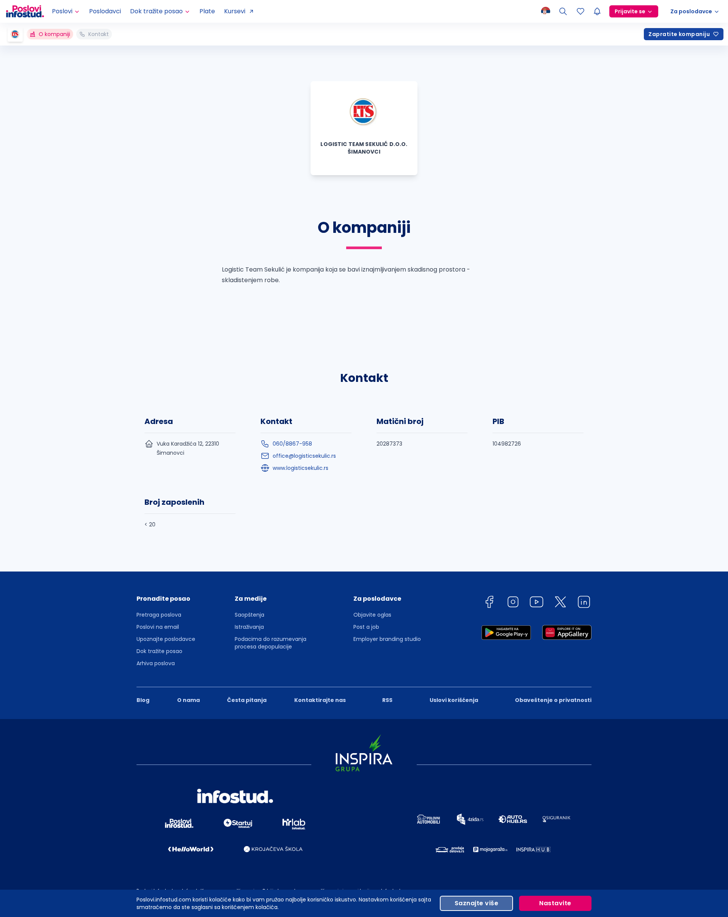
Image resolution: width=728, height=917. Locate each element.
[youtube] (536, 603)
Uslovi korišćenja (454, 700)
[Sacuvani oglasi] (580, 11)
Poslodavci (105, 11)
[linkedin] (584, 603)
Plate (207, 11)
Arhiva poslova (155, 663)
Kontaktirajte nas (320, 700)
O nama (188, 700)
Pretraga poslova (158, 615)
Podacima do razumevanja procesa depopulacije (270, 642)
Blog (142, 700)
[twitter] (560, 603)
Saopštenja (249, 615)
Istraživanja (249, 627)
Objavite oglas (372, 615)
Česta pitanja (247, 700)
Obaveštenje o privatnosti (553, 700)
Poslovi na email (157, 627)
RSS (387, 700)
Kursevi (234, 11)
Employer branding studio (387, 639)
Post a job (366, 627)
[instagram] (513, 603)
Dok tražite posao (159, 651)
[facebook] (489, 603)
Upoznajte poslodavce (165, 639)
